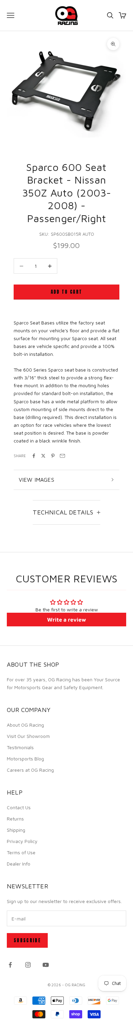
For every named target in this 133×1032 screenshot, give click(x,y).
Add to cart (67, 292)
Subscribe (27, 940)
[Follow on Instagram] (28, 964)
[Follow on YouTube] (45, 964)
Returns (15, 819)
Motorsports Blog (25, 758)
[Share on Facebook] (33, 456)
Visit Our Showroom (28, 736)
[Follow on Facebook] (10, 964)
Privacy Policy (22, 841)
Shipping (16, 830)
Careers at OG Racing (30, 770)
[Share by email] (62, 456)
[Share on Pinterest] (53, 456)
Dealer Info (18, 864)
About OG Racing (25, 725)
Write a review (66, 619)
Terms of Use (21, 852)
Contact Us (19, 807)
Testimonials (20, 747)
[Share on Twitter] (43, 456)
